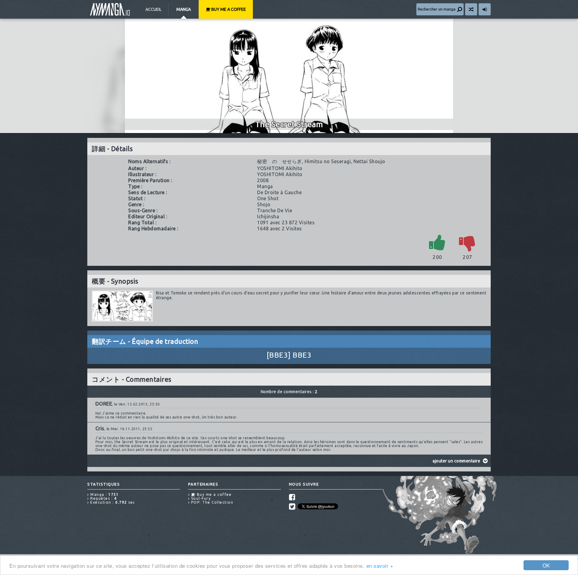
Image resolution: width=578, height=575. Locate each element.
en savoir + (379, 565)
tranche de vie (274, 210)
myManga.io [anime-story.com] (109, 9)
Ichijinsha (268, 216)
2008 (263, 180)
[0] (467, 242)
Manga (183, 9)
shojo (264, 204)
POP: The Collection (211, 502)
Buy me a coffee (228, 9)
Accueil (153, 9)
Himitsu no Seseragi (328, 161)
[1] (437, 242)
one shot (267, 198)
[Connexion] (485, 9)
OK (546, 565)
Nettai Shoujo (369, 161)
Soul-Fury (200, 498)
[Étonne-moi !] (471, 9)
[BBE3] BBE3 (289, 355)
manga (265, 186)
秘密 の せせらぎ (279, 161)
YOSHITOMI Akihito (280, 168)
